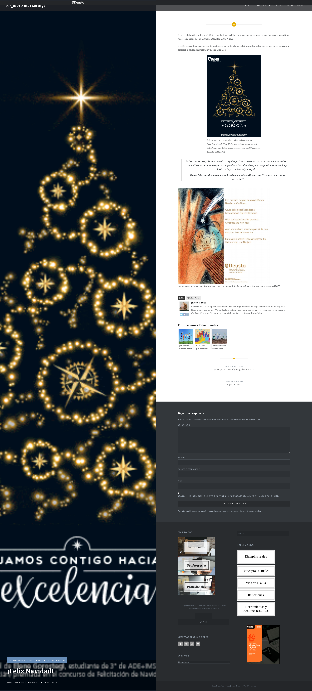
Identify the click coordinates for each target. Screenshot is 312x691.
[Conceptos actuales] (256, 576)
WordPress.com (250, 686)
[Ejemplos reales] (256, 563)
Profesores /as (57, 660)
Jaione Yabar (25, 682)
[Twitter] (181, 315)
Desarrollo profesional (21, 660)
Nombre (182, 457)
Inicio (247, 5)
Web (180, 481)
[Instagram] (187, 315)
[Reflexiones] (256, 600)
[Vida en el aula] (256, 588)
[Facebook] (184, 315)
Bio (182, 298)
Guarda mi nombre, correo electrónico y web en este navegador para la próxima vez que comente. (228, 496)
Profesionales (42, 660)
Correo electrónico (189, 469)
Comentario (184, 425)
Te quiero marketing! (25, 5)
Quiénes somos (262, 5)
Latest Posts (194, 298)
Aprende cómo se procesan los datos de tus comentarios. (237, 511)
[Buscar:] (263, 533)
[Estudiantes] (196, 555)
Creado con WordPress (221, 686)
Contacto (301, 5)
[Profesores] (196, 574)
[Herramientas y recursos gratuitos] (256, 615)
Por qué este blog (283, 5)
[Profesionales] (196, 594)
